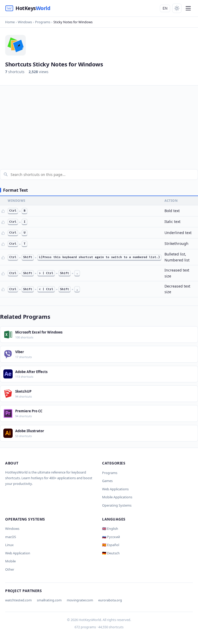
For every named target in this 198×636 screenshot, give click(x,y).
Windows (12, 528)
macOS (10, 536)
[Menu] (188, 8)
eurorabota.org (110, 600)
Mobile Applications (117, 497)
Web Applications (115, 489)
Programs (109, 472)
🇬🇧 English (110, 528)
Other (9, 569)
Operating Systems (116, 505)
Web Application (17, 553)
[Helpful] (3, 211)
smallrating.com (49, 600)
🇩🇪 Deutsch (111, 553)
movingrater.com (80, 600)
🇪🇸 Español (110, 544)
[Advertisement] (99, 124)
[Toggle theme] (177, 8)
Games (107, 480)
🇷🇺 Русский (111, 536)
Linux (9, 544)
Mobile (10, 561)
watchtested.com (18, 600)
